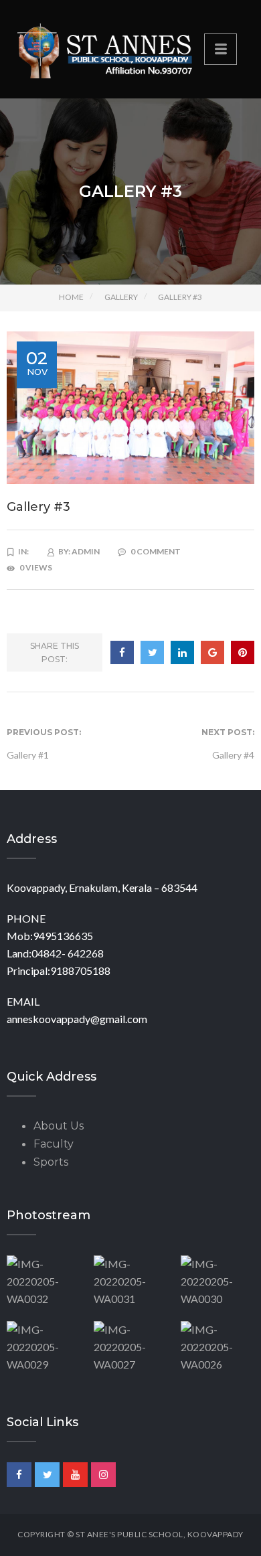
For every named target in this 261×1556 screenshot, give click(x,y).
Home (71, 297)
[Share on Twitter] (152, 652)
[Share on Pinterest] (242, 652)
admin (86, 551)
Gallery (121, 297)
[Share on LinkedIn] (182, 652)
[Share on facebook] (122, 652)
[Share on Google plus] (212, 652)
